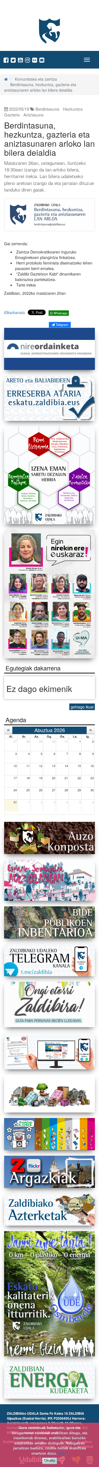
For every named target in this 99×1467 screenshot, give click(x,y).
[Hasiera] (6, 79)
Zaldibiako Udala (25, 9)
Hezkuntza (72, 109)
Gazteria (12, 115)
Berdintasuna (47, 109)
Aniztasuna (33, 115)
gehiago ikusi (82, 707)
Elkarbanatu (14, 312)
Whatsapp (60, 313)
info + (63, 1453)
